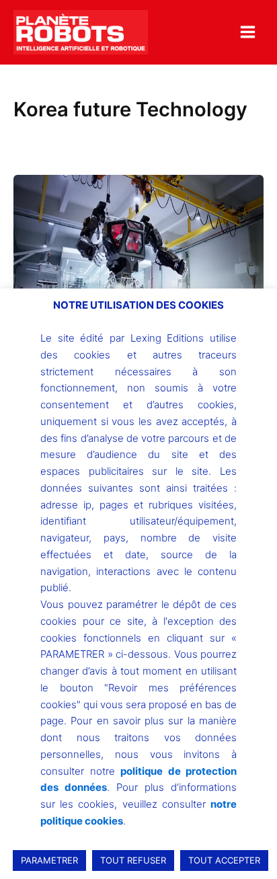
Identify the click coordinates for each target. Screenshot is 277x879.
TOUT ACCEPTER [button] (224, 860)
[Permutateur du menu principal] (248, 32)
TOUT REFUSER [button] (133, 860)
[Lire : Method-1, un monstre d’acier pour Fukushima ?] (138, 268)
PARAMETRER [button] (49, 860)
